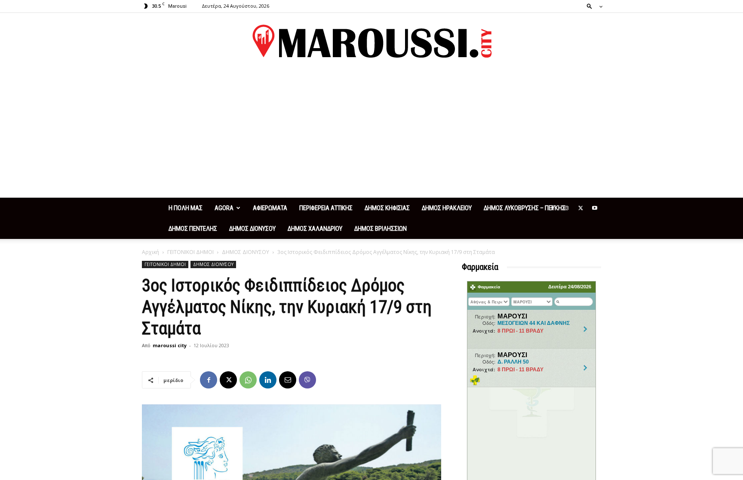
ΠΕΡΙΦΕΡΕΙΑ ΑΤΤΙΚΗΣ (326, 208)
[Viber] (307, 379)
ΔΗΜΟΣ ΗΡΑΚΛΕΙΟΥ (447, 208)
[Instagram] (566, 208)
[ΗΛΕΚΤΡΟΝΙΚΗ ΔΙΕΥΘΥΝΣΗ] (287, 379)
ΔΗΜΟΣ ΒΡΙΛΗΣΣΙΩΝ (380, 228)
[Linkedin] (267, 379)
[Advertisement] (371, 133)
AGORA (224, 208)
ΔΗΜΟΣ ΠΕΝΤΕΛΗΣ (193, 228)
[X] (580, 208)
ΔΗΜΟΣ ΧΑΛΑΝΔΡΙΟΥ (315, 228)
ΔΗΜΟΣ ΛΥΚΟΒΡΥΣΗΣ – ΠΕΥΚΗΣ (524, 208)
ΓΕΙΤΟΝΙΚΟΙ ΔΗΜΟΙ (190, 252)
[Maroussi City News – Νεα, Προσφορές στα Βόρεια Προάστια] (371, 41)
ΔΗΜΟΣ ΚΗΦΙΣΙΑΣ (387, 208)
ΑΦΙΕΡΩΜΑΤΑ (270, 208)
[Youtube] (594, 208)
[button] (592, 6)
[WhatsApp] (248, 379)
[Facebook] (552, 208)
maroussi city (170, 345)
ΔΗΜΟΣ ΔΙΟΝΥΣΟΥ (252, 228)
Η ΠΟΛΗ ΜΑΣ (186, 208)
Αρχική (150, 252)
